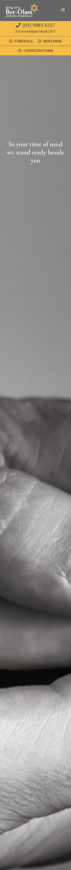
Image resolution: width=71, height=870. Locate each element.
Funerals (24, 41)
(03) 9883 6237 (39, 25)
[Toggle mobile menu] (63, 10)
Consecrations (38, 51)
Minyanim (52, 41)
